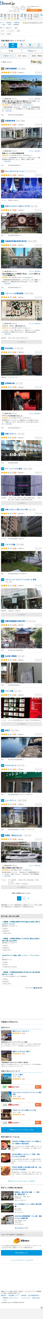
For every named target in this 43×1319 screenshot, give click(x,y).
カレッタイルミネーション (15, 171)
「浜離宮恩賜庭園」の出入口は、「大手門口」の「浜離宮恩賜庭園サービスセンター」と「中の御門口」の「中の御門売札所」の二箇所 (21, 109)
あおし (26, 328)
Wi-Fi (15, 16)
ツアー (12, 16)
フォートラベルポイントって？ (33, 23)
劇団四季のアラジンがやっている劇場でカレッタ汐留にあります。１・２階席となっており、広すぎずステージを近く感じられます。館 (21, 422)
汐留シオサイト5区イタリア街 (16, 509)
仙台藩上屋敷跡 (11, 656)
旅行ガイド (5, 16)
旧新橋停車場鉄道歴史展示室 (16, 241)
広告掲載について (13, 1295)
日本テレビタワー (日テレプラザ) (17, 206)
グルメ (2, 30)
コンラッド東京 (18, 1074)
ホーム (2, 22)
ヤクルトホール (11, 765)
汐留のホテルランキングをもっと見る (21, 1130)
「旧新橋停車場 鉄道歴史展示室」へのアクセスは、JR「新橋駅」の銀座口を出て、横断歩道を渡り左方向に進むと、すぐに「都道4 (21, 281)
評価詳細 (20, 72)
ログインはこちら (14, 11)
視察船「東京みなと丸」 (14, 835)
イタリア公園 (10, 544)
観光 (16, 27)
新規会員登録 (34, 10)
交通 (18, 30)
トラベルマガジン (36, 16)
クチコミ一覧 (34, 99)
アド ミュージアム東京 (13, 469)
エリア (4, 46)
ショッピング (10, 30)
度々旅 (26, 418)
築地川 (7, 730)
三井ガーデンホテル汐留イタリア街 (24, 1110)
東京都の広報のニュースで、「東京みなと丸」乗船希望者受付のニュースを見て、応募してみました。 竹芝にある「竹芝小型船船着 (21, 874)
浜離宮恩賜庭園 (11, 68)
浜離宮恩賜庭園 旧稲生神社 (15, 621)
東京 (4, 24)
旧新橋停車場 (10, 121)
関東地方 (17, 22)
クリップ (39, 72)
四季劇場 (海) (10, 383)
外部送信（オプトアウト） (11, 1298)
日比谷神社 (9, 348)
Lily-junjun (28, 105)
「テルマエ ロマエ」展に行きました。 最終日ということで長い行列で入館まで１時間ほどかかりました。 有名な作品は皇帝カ (21, 332)
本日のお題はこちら (21, 1252)
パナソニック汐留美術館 (14, 293)
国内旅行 (9, 22)
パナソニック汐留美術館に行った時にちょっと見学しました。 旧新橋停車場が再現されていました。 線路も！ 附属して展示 (21, 159)
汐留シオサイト (11, 434)
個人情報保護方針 (33, 1295)
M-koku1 (27, 155)
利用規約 (24, 1295)
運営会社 (3, 1295)
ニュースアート (11, 800)
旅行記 (17, 16)
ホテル (9, 16)
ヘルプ (5, 1300)
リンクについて (25, 1298)
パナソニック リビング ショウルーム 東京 (20, 579)
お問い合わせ (36, 1298)
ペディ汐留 (9, 691)
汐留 (9, 24)
